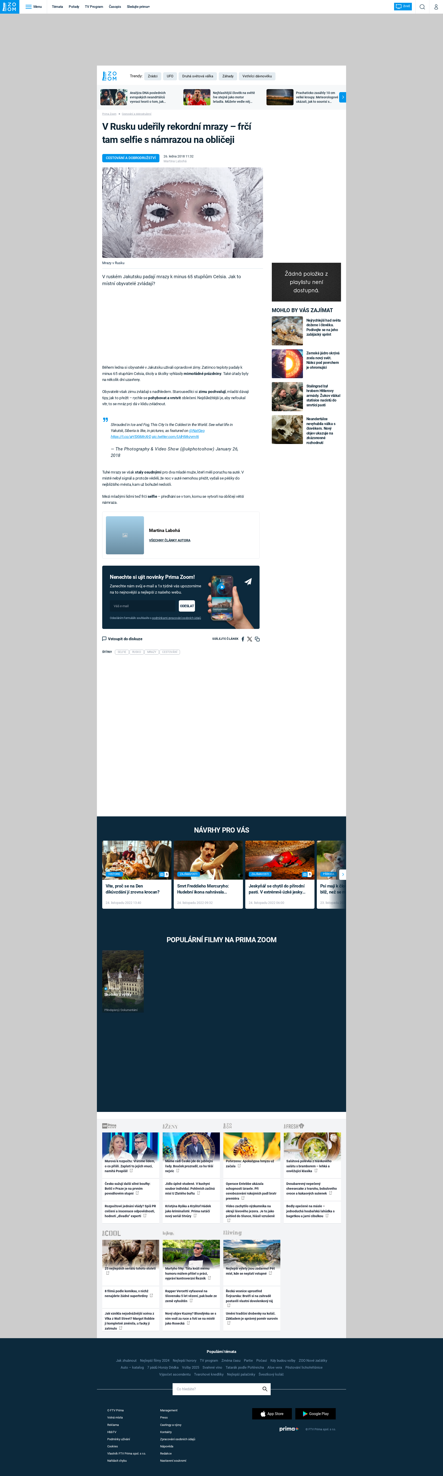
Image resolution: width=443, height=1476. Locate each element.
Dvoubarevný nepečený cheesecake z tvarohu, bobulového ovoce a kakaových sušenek (311, 1188)
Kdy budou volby (282, 1360)
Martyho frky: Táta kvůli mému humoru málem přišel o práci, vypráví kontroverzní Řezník (187, 1273)
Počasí (261, 1360)
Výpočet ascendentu (175, 1374)
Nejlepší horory (184, 1360)
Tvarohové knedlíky (209, 1374)
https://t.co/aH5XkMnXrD (131, 436)
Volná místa (115, 1417)
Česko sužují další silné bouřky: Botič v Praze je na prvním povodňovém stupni (127, 1188)
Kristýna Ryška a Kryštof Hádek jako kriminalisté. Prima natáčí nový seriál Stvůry (188, 1211)
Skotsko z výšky (118, 994)
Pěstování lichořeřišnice (304, 1367)
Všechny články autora (169, 540)
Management (168, 1410)
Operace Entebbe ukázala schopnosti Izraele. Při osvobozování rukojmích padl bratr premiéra (251, 1191)
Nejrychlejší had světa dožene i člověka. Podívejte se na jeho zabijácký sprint (323, 327)
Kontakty (166, 1432)
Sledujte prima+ (138, 7)
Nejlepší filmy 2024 (154, 1360)
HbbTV (111, 1432)
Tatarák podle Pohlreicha (245, 1367)
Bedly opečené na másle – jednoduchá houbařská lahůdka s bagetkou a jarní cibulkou (310, 1211)
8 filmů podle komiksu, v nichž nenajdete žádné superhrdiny (126, 1293)
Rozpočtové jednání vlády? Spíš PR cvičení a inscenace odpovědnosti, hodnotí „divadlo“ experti (130, 1211)
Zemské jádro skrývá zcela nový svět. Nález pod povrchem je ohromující (323, 360)
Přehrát (114, 988)
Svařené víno (212, 1367)
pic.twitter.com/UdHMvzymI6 (175, 436)
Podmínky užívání (118, 1439)
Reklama (113, 1425)
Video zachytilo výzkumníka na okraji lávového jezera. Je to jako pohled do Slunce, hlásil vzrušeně (250, 1211)
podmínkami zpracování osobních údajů (176, 618)
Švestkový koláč (271, 1374)
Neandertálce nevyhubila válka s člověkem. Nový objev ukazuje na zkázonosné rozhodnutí (320, 431)
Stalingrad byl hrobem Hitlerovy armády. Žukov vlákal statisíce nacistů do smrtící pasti (323, 395)
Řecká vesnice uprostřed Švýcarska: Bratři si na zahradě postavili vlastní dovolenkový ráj (249, 1296)
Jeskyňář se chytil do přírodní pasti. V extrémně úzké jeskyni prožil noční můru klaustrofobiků (277, 889)
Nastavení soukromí (173, 1460)
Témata (57, 7)
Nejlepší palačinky (241, 1374)
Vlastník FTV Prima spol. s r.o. (126, 1453)
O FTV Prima (115, 1410)
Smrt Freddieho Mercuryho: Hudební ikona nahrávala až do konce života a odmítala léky (205, 889)
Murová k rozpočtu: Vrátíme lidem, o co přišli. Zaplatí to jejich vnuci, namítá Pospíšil (130, 1166)
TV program (209, 1360)
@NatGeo (196, 430)
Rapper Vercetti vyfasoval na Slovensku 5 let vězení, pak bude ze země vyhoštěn (191, 1296)
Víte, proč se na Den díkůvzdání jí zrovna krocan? (132, 889)
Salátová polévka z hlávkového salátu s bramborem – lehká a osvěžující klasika (309, 1166)
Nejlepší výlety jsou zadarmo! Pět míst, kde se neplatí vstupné (250, 1271)
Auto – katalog (132, 1367)
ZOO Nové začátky (313, 1360)
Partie (248, 1360)
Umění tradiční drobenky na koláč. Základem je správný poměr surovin (252, 1316)
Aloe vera (274, 1367)
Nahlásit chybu (117, 1460)
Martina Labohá (175, 161)
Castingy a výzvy (170, 1425)
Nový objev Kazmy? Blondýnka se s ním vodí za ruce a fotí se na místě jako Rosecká (190, 1318)
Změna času (231, 1360)
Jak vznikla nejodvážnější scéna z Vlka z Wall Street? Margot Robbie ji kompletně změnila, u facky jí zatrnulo (130, 1321)
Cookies (112, 1446)
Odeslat (187, 606)
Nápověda (166, 1446)
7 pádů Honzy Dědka (163, 1367)
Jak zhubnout (126, 1360)
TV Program (94, 7)
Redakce (166, 1453)
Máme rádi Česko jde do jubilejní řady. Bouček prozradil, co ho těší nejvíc (189, 1166)
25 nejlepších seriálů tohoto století (130, 1268)
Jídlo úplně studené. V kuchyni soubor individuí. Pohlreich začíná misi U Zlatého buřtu (190, 1188)
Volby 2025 (190, 1367)
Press (164, 1417)
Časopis (115, 7)
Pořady (74, 7)
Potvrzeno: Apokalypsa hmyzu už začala (250, 1163)
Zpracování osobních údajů (177, 1439)
